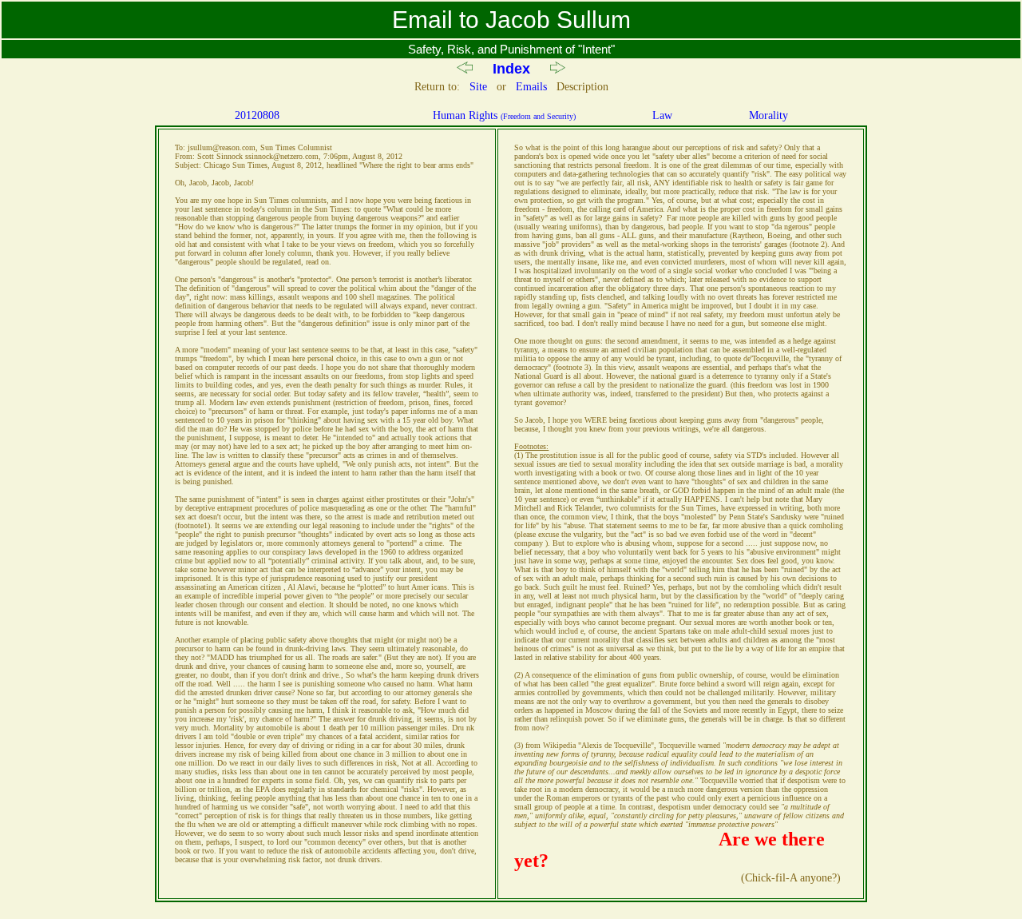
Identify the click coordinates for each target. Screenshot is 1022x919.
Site (478, 87)
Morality (768, 115)
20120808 (257, 115)
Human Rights (504, 115)
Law (662, 115)
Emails (531, 87)
